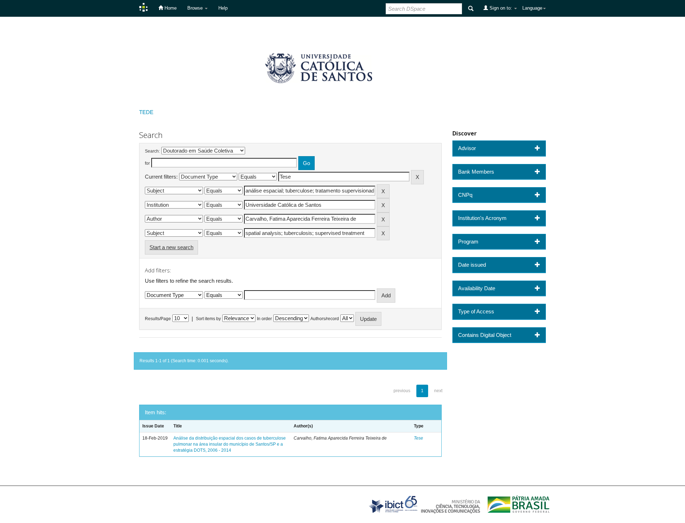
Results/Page (158, 318)
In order (264, 318)
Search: (152, 151)
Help (223, 8)
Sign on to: (500, 8)
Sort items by (208, 318)
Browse (195, 8)
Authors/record (324, 318)
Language (532, 8)
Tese (418, 438)
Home (170, 8)
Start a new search (171, 247)
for (147, 163)
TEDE (146, 112)
